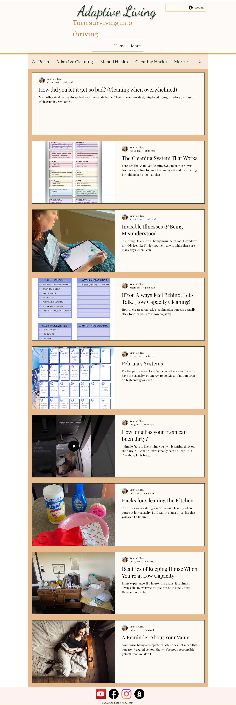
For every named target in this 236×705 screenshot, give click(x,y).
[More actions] (197, 80)
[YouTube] (101, 694)
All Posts (40, 61)
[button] (200, 62)
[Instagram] (126, 694)
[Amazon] (139, 694)
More (179, 61)
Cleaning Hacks (151, 61)
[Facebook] (114, 694)
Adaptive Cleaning (74, 61)
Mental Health (114, 61)
